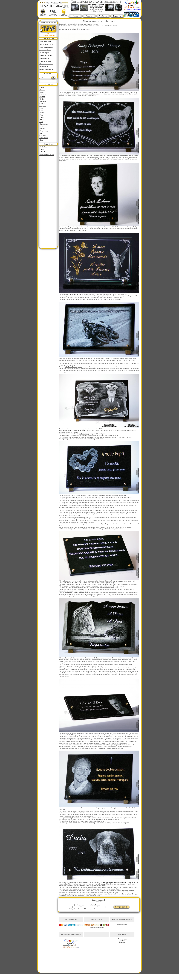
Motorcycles (43, 124)
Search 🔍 (117, 16)
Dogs (41, 108)
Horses (41, 113)
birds (41, 140)
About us (89, 16)
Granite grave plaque (46, 44)
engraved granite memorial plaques (78, 592)
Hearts (41, 92)
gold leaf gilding (84, 434)
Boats (41, 122)
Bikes (41, 126)
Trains (41, 119)
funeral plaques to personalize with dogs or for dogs (118, 882)
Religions (42, 94)
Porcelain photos (45, 61)
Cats (41, 110)
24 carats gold (44, 53)
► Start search (121, 907)
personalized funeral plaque (79, 294)
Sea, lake (42, 106)
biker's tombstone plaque (73, 367)
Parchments (43, 138)
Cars (41, 115)
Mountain (42, 101)
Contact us (103, 16)
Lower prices (43, 67)
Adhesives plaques (45, 55)
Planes (41, 117)
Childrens (42, 135)
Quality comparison (46, 69)
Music (41, 133)
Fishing (41, 99)
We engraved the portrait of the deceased (72, 430)
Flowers (42, 90)
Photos (75, 16)
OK (53, 78)
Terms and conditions (46, 155)
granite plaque (119, 581)
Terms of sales (122, 939)
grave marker (79, 658)
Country (42, 103)
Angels (41, 87)
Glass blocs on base (46, 64)
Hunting (42, 97)
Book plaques (44, 58)
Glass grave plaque (46, 47)
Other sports (43, 131)
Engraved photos (45, 50)
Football (42, 129)
